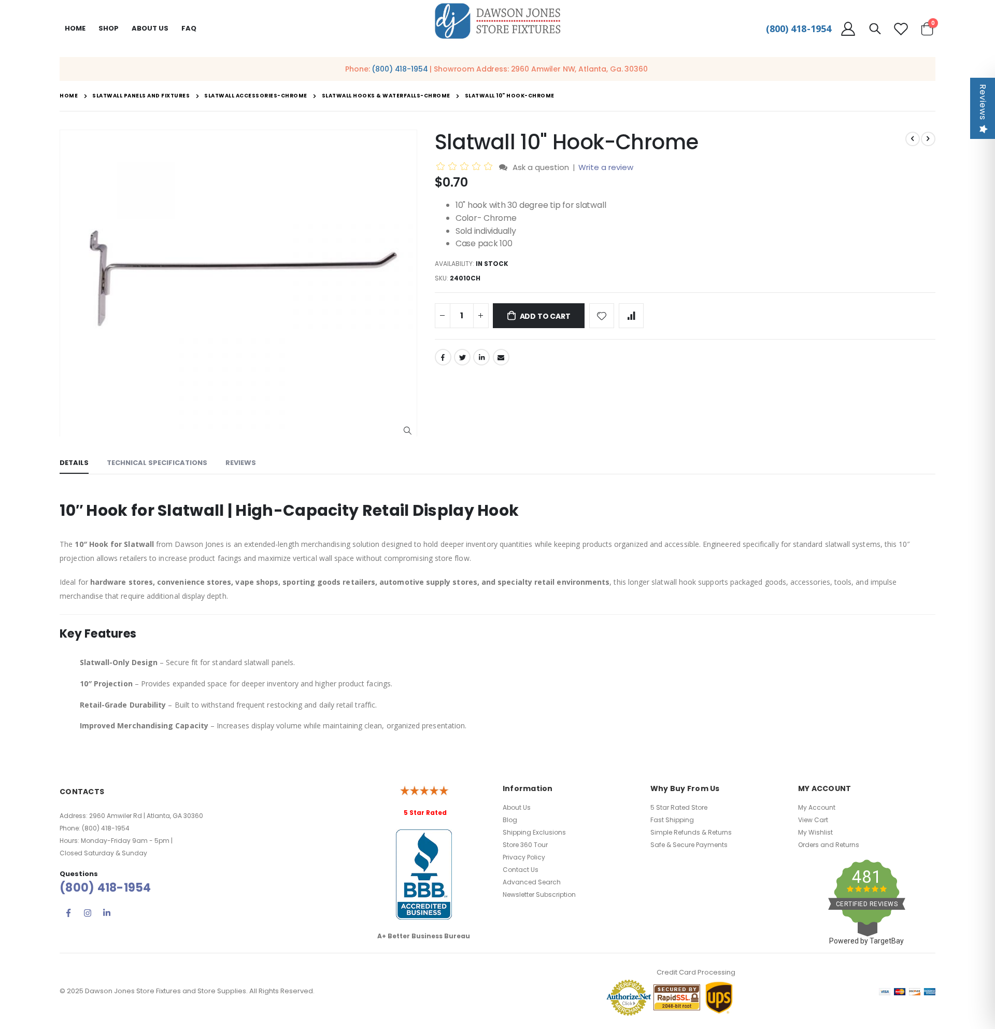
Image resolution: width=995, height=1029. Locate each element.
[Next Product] (928, 139)
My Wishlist (815, 832)
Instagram (87, 913)
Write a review (605, 167)
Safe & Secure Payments (689, 844)
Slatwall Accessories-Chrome (255, 95)
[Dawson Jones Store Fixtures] (497, 21)
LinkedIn (481, 357)
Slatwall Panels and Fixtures (141, 95)
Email (501, 357)
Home (75, 28)
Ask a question (541, 167)
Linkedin (107, 913)
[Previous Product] (912, 139)
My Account (816, 807)
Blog (510, 819)
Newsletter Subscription (539, 894)
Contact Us (520, 869)
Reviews (983, 102)
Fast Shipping (672, 819)
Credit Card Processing (696, 972)
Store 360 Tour (525, 844)
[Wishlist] (900, 29)
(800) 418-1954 (798, 28)
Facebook (443, 357)
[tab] (74, 463)
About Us (517, 807)
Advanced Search (532, 882)
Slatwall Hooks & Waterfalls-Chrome (386, 95)
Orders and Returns (828, 844)
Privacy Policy (524, 857)
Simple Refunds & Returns (691, 832)
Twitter (462, 357)
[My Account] (847, 29)
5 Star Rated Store (678, 807)
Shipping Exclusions (534, 832)
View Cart (813, 819)
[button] (408, 431)
